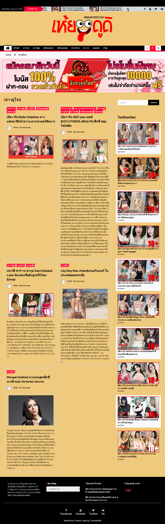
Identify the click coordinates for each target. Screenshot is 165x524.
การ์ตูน (105, 48)
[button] (147, 48)
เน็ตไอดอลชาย (48, 48)
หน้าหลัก (16, 48)
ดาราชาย (26, 48)
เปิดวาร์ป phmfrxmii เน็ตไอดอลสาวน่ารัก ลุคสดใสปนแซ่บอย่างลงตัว (51, 9)
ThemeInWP (95, 521)
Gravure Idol (66, 109)
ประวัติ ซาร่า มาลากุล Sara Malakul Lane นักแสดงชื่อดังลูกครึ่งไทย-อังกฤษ (29, 275)
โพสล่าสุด (11, 112)
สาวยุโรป (30, 109)
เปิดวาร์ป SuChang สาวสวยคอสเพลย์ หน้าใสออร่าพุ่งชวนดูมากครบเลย (89, 9)
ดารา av (86, 48)
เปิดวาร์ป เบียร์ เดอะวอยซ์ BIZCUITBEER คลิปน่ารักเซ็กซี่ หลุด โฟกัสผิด (83, 121)
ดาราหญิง (36, 48)
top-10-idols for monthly (85, 109)
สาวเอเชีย (74, 112)
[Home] (8, 48)
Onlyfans (75, 48)
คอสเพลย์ (96, 48)
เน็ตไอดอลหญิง (62, 48)
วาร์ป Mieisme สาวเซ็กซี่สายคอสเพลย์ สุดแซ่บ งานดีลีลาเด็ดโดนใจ (127, 9)
